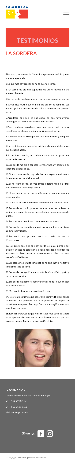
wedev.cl (42, 457)
